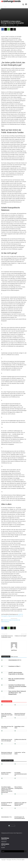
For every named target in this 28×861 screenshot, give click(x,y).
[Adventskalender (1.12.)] (7, 812)
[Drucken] (14, 29)
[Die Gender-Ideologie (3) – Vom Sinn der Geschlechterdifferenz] (7, 797)
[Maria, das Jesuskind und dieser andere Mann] (4, 680)
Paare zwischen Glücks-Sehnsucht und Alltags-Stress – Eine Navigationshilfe (17, 693)
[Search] (25, 851)
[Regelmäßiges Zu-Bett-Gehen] (21, 721)
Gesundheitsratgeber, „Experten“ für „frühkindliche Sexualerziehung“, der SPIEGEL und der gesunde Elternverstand (7, 789)
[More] (17, 29)
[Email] (11, 29)
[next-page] (4, 697)
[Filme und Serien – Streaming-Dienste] (21, 782)
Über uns (3, 845)
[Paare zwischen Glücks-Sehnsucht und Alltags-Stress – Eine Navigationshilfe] (4, 692)
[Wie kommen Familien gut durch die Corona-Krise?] (7, 747)
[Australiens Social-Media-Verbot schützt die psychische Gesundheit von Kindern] (4, 686)
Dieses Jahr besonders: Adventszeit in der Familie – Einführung (7, 715)
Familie (5, 7)
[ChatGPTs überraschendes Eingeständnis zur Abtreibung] (4, 674)
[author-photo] (14, 648)
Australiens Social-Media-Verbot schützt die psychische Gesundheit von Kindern (17, 686)
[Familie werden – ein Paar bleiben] (21, 747)
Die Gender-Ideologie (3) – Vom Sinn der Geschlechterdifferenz (7, 804)
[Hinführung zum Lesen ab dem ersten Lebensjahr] (7, 734)
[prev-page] (2, 697)
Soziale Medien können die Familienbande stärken (7, 636)
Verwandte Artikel (6, 656)
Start (1, 7)
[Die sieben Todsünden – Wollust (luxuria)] (7, 767)
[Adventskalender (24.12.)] (4, 661)
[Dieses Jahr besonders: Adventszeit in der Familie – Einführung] (7, 708)
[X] (5, 29)
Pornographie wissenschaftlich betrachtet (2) (21, 774)
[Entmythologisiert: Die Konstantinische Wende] (21, 812)
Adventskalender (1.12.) (6, 817)
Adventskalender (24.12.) (14, 660)
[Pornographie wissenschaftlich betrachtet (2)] (21, 767)
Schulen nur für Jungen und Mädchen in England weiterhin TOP (20, 804)
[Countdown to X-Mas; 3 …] (4, 668)
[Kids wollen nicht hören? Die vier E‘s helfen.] (7, 721)
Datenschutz (4, 839)
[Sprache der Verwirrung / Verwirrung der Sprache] (21, 708)
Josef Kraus (5, 24)
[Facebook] (2, 29)
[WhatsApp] (8, 29)
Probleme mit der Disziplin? (21, 635)
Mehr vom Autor (14, 656)
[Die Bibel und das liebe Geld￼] (21, 734)
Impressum (3, 841)
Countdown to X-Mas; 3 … (14, 666)
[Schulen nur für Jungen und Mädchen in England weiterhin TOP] (21, 797)
